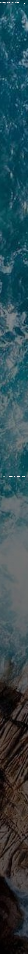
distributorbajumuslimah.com (14, 477)
